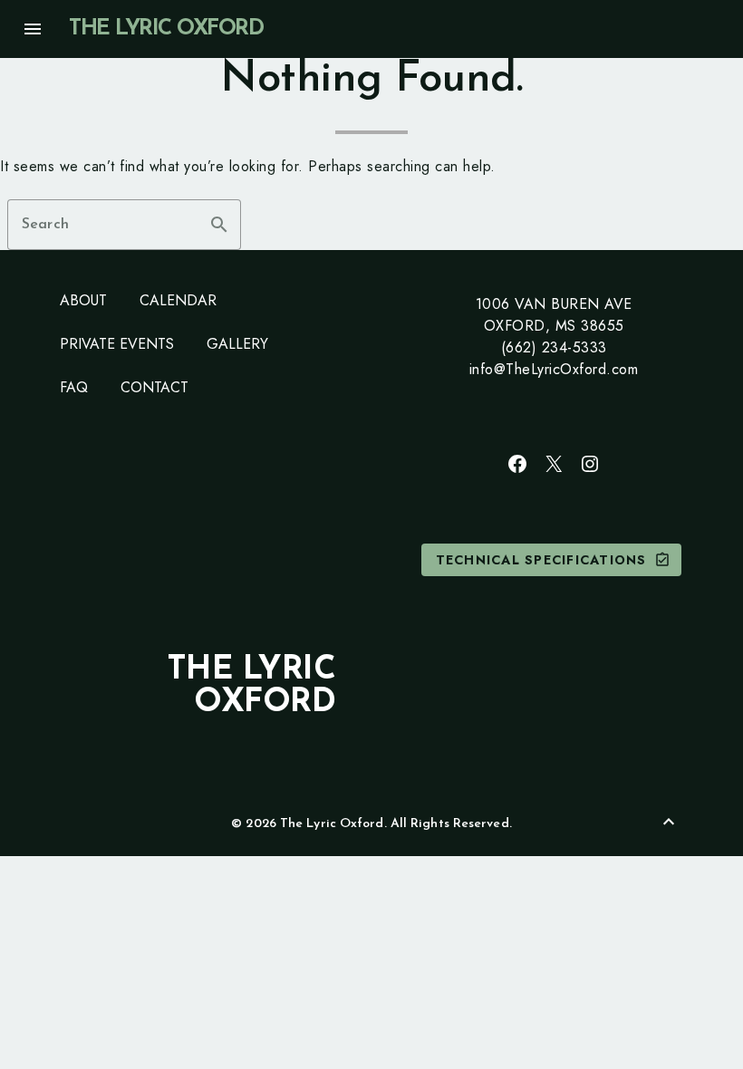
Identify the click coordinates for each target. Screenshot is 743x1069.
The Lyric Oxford (166, 29)
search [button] (219, 225)
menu (32, 29)
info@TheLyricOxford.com (554, 369)
